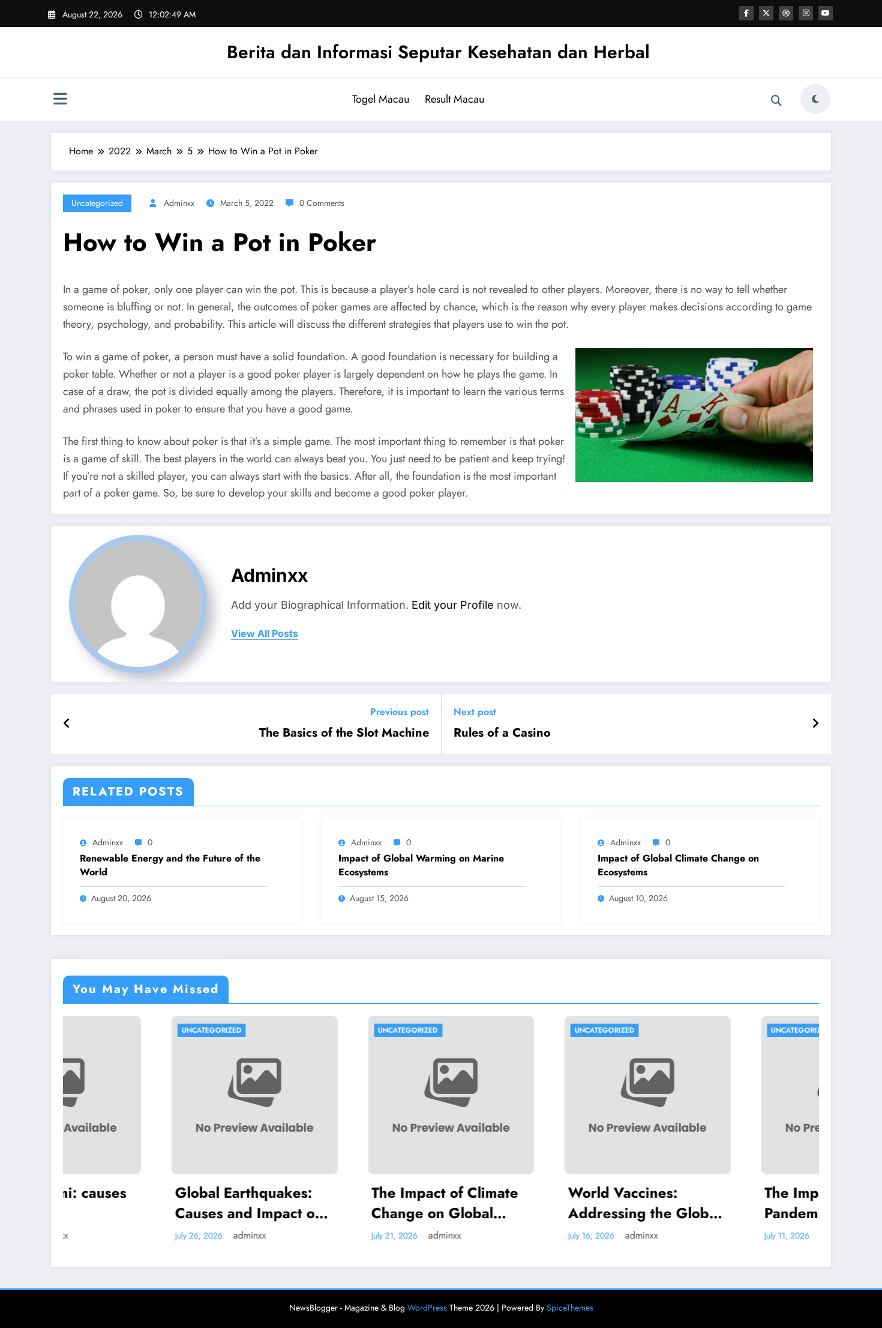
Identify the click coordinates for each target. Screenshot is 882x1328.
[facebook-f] (746, 13)
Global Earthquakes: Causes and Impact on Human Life (141, 1203)
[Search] (776, 101)
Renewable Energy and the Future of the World (170, 865)
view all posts (264, 633)
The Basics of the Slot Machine (344, 733)
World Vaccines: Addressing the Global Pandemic (536, 1203)
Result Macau (454, 99)
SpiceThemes (570, 1308)
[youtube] (825, 13)
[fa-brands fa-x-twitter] (766, 13)
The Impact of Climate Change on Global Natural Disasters (337, 1203)
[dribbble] (786, 13)
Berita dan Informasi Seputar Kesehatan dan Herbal (438, 52)
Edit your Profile (453, 605)
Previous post (399, 711)
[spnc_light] (815, 99)
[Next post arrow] (815, 724)
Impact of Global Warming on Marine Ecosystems (421, 865)
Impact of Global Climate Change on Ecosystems (678, 865)
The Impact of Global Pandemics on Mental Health (728, 1203)
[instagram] (806, 13)
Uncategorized (97, 203)
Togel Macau (380, 99)
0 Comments (321, 203)
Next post (475, 711)
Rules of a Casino (502, 733)
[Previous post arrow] (67, 724)
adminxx (179, 203)
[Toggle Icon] (60, 100)
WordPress (427, 1308)
